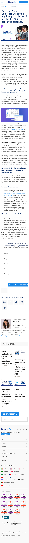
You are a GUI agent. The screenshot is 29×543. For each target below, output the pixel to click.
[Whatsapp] (21, 302)
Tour (3, 440)
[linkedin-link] (23, 429)
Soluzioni (4, 457)
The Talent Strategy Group (16, 129)
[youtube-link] (26, 429)
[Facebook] (10, 302)
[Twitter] (16, 302)
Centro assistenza (7, 432)
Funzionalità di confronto (8, 453)
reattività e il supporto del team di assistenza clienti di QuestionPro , (15, 193)
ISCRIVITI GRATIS (23, 2)
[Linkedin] (4, 302)
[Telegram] (4, 307)
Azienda (4, 460)
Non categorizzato (11, 6)
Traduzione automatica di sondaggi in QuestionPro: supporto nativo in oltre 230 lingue (6, 397)
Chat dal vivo (16, 432)
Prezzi (3, 450)
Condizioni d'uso (4, 537)
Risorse (4, 446)
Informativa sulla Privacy (14, 535)
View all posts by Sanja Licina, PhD (11, 336)
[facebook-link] (17, 429)
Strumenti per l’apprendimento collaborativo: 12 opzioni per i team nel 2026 (20, 367)
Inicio (2, 6)
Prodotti (4, 443)
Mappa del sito (4, 535)
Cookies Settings (13, 537)
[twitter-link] (20, 429)
